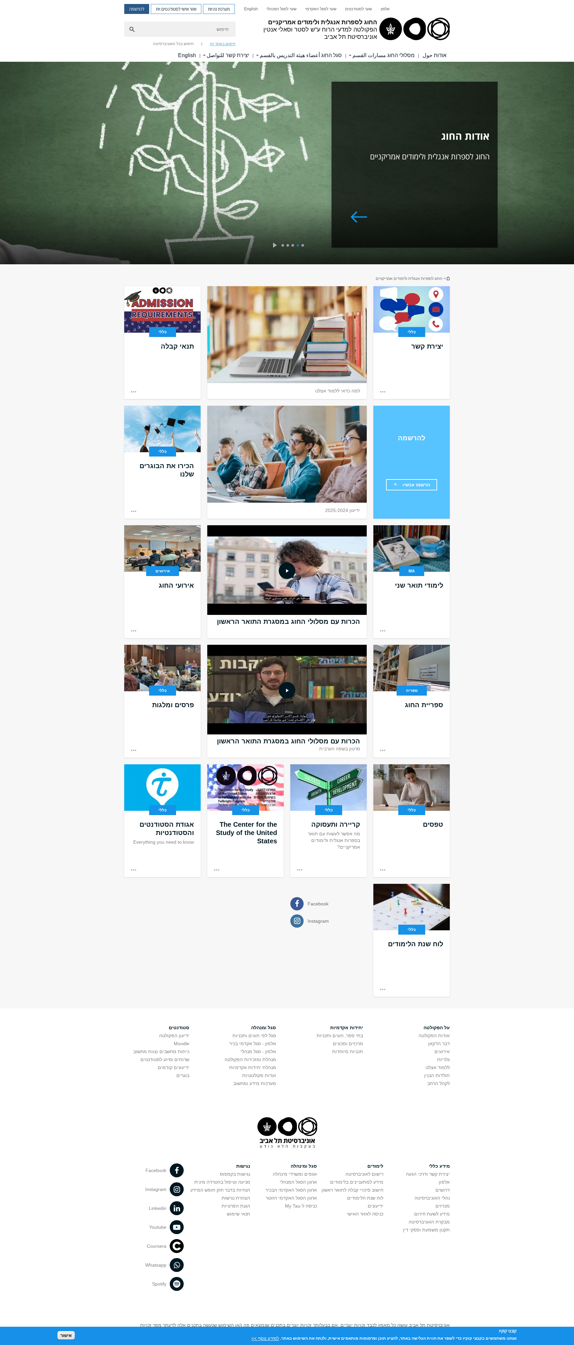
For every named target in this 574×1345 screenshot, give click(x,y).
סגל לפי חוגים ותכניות (254, 1035)
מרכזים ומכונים (348, 1043)
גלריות (443, 1059)
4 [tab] (288, 246)
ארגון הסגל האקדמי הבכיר (291, 1190)
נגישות (243, 1166)
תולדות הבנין (437, 1075)
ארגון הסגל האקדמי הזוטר (291, 1198)
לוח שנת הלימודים (365, 1198)
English (251, 9)
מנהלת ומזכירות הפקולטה (250, 1059)
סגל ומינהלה (304, 1166)
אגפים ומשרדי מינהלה (295, 1174)
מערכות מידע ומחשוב (254, 1083)
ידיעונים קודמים (173, 1067)
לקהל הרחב (438, 1083)
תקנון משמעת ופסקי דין (426, 1229)
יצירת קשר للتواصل (228, 55)
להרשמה (136, 9)
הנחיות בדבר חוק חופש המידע (220, 1190)
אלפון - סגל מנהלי (258, 1051)
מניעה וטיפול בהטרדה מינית (222, 1182)
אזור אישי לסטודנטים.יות (176, 9)
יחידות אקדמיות (346, 1027)
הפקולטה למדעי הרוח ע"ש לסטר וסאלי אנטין (448, 278)
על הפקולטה (437, 1027)
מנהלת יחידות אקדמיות (252, 1067)
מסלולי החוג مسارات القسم (383, 55)
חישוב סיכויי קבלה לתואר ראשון (352, 1190)
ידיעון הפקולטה (174, 1035)
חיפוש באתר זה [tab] (223, 44)
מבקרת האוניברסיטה (429, 1221)
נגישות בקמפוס (235, 1174)
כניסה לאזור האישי (365, 1214)
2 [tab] (298, 246)
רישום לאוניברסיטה (364, 1174)
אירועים (442, 1051)
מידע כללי (439, 1166)
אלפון (385, 9)
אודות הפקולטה (434, 1035)
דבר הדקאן (439, 1043)
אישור (66, 1335)
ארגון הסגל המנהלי (298, 1182)
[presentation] (274, 246)
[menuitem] (385, 9)
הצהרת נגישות (236, 1198)
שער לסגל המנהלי (281, 9)
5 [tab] (283, 246)
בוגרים (182, 1075)
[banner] (287, 31)
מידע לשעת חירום (432, 1214)
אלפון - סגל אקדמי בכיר (252, 1043)
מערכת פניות (219, 9)
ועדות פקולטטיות (259, 1075)
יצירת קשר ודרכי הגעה (428, 1174)
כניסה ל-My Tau (301, 1206)
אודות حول (434, 55)
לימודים (375, 1166)
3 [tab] (293, 246)
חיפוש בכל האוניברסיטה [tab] (173, 44)
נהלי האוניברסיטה (432, 1198)
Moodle (181, 1043)
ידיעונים (375, 1206)
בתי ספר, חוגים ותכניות (340, 1035)
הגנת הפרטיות (236, 1206)
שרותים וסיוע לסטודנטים (165, 1059)
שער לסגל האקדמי (320, 9)
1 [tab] (303, 246)
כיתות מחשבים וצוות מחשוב (161, 1051)
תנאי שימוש (238, 1214)
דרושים (442, 1190)
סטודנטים (179, 1027)
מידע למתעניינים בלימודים (356, 1182)
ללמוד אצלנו (438, 1067)
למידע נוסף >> (265, 1338)
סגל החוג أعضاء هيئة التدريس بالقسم (301, 55)
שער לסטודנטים (358, 9)
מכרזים (442, 1206)
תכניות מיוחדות (347, 1051)
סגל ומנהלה (263, 1027)
